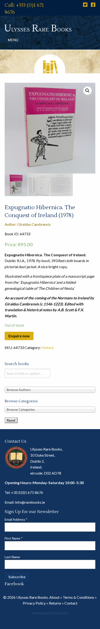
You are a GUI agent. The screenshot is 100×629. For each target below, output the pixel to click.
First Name (14, 538)
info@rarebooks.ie (30, 502)
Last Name (12, 557)
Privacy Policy (34, 603)
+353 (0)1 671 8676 (27, 492)
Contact (70, 603)
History (47, 347)
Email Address (16, 519)
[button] (87, 90)
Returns (55, 603)
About (54, 597)
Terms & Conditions (78, 597)
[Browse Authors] (50, 389)
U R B (38, 28)
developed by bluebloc (50, 613)
